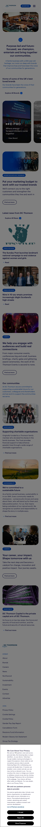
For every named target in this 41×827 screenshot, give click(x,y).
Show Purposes (20, 823)
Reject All (20, 818)
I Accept (20, 812)
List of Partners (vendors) (15, 807)
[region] (20, 785)
